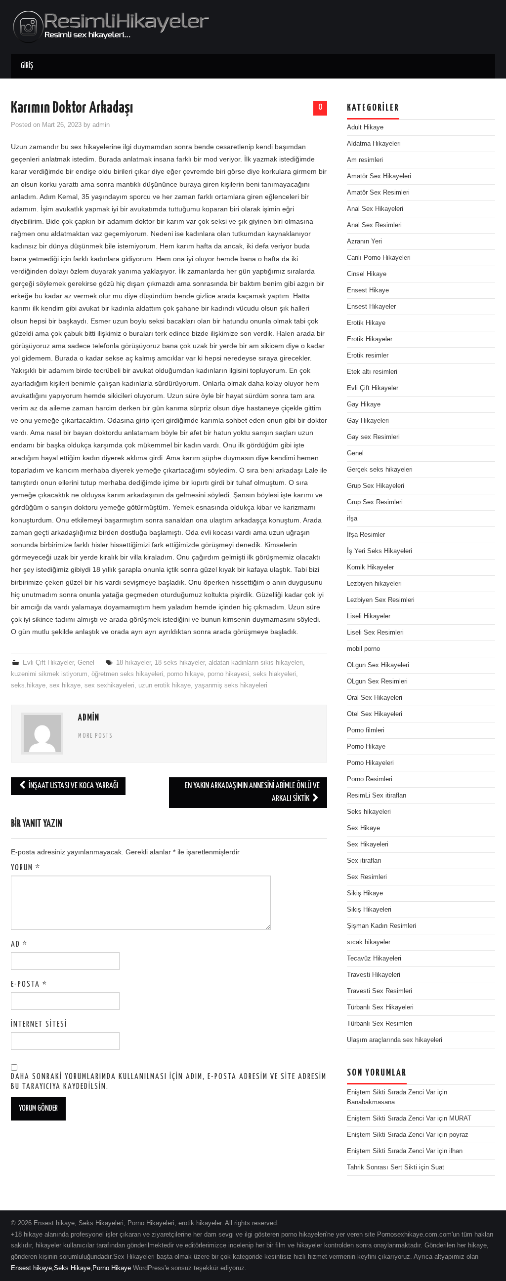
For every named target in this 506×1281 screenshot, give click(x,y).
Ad (19, 944)
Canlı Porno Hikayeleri (379, 257)
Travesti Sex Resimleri (379, 991)
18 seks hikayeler (180, 662)
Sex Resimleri (367, 877)
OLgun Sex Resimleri (377, 681)
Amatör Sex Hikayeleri (379, 176)
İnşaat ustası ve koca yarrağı (72, 786)
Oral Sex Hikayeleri (374, 697)
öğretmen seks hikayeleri (127, 674)
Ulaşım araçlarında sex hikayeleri (394, 1040)
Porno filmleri (365, 730)
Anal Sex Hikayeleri (375, 208)
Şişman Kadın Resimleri (381, 925)
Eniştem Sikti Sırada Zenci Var (391, 1092)
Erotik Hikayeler (369, 339)
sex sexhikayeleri (109, 685)
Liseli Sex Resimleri (375, 632)
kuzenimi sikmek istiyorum (49, 674)
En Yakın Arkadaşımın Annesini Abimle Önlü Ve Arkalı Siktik (252, 792)
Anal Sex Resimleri (374, 225)
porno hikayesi (228, 674)
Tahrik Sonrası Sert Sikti (382, 1167)
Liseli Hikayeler (368, 616)
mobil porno (363, 648)
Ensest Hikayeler (371, 306)
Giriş (27, 66)
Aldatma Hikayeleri (374, 143)
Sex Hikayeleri (367, 844)
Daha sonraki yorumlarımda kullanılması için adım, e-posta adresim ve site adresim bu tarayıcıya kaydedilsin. (169, 1081)
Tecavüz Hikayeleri (374, 958)
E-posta (29, 984)
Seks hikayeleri (369, 811)
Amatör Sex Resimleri (378, 192)
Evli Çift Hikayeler (48, 662)
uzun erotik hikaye (164, 685)
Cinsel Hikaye (366, 274)
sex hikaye (65, 685)
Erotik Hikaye (366, 323)
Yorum (26, 868)
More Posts (95, 736)
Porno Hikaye (366, 746)
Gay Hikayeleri (368, 420)
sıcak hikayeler (368, 942)
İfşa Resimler (366, 534)
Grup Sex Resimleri (375, 502)
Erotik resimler (367, 355)
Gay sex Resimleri (373, 437)
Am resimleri (365, 160)
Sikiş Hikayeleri (369, 909)
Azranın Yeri (364, 241)
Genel (86, 662)
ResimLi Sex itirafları (377, 795)
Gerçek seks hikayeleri (380, 469)
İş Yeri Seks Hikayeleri (379, 551)
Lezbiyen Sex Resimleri (381, 600)
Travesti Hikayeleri (373, 974)
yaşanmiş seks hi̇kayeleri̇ (231, 685)
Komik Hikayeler (370, 567)
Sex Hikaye (363, 828)
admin (101, 124)
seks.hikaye (28, 685)
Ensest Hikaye (368, 290)
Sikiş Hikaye (365, 893)
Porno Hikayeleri (370, 763)
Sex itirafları (364, 860)
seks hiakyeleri (274, 674)
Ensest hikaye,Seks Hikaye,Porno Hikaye (71, 1268)
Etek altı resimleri (372, 371)
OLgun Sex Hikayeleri (378, 665)
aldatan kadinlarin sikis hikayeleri (256, 662)
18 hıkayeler (133, 662)
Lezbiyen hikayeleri (374, 583)
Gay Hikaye (363, 404)
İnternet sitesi (39, 1024)
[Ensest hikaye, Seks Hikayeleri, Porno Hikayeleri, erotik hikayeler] (110, 26)
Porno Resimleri (369, 779)
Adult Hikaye (365, 127)
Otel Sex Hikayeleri (374, 714)
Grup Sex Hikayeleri (375, 485)
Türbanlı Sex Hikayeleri (380, 1007)
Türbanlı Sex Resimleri (379, 1023)
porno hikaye (185, 674)
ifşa (352, 518)
